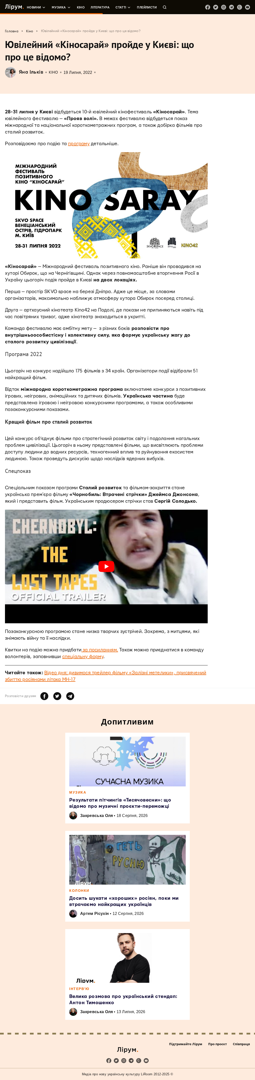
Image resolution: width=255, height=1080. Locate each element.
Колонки (79, 891)
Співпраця (241, 1044)
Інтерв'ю (79, 989)
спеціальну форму (82, 656)
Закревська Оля (96, 815)
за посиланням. (99, 650)
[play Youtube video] (106, 567)
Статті (121, 7)
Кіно (81, 7)
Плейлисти (147, 7)
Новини (34, 7)
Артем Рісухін (94, 913)
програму (79, 143)
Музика (59, 7)
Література (100, 7)
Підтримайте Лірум (185, 1044)
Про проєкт (217, 1044)
